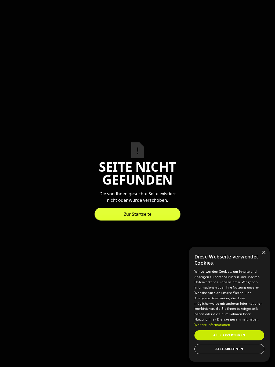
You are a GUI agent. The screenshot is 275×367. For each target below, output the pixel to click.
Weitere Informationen (212, 324)
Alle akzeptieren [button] (229, 335)
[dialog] (229, 304)
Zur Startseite (137, 214)
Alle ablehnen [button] (229, 349)
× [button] (264, 253)
